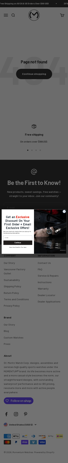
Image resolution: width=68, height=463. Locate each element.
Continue (18, 242)
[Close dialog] (64, 211)
